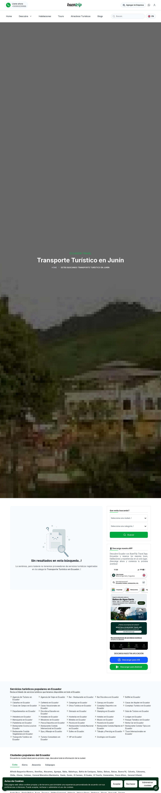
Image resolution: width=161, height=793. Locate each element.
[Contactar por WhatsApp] (156, 788)
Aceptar (117, 784)
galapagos (50, 765)
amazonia (36, 765)
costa (14, 765)
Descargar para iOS (131, 660)
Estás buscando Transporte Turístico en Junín (85, 267)
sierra (24, 765)
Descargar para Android (131, 667)
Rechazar (130, 784)
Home (54, 267)
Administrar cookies (147, 784)
